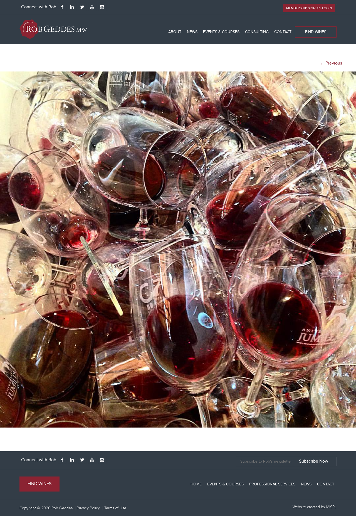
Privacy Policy (88, 508)
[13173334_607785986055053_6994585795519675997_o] (178, 426)
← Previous (331, 63)
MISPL (331, 507)
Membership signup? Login (309, 8)
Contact (282, 32)
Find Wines (315, 32)
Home (196, 484)
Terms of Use (115, 508)
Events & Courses (221, 32)
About (174, 32)
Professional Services (272, 484)
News (192, 32)
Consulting (257, 32)
